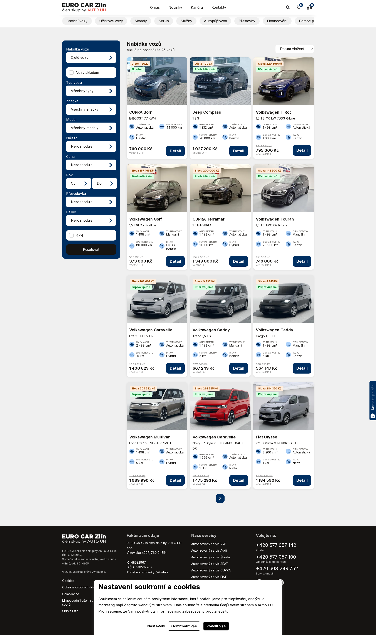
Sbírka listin (70, 611)
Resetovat (91, 249)
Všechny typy (82, 91)
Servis (164, 21)
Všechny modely (84, 128)
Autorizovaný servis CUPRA (211, 570)
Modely (141, 21)
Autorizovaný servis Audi (209, 550)
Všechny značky (84, 109)
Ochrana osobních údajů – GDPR (85, 587)
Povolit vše (216, 626)
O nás (155, 7)
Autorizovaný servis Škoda (210, 557)
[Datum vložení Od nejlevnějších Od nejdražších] (294, 49)
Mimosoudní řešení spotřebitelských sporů (88, 602)
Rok (69, 175)
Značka (72, 101)
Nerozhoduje (81, 146)
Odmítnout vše (184, 626)
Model (71, 119)
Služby (186, 21)
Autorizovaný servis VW (208, 544)
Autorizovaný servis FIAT (209, 577)
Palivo (71, 212)
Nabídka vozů (77, 49)
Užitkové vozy (111, 21)
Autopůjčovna (215, 21)
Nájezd (71, 138)
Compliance (70, 594)
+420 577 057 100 (276, 557)
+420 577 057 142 (276, 545)
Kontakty (219, 7)
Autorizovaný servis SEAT (209, 564)
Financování (277, 21)
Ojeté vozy (79, 57)
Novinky (175, 7)
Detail (175, 151)
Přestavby (247, 21)
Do (99, 183)
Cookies (68, 581)
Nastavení (156, 626)
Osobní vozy (77, 21)
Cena (70, 156)
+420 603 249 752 (277, 568)
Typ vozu (74, 82)
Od (73, 183)
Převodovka (76, 193)
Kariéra (197, 7)
